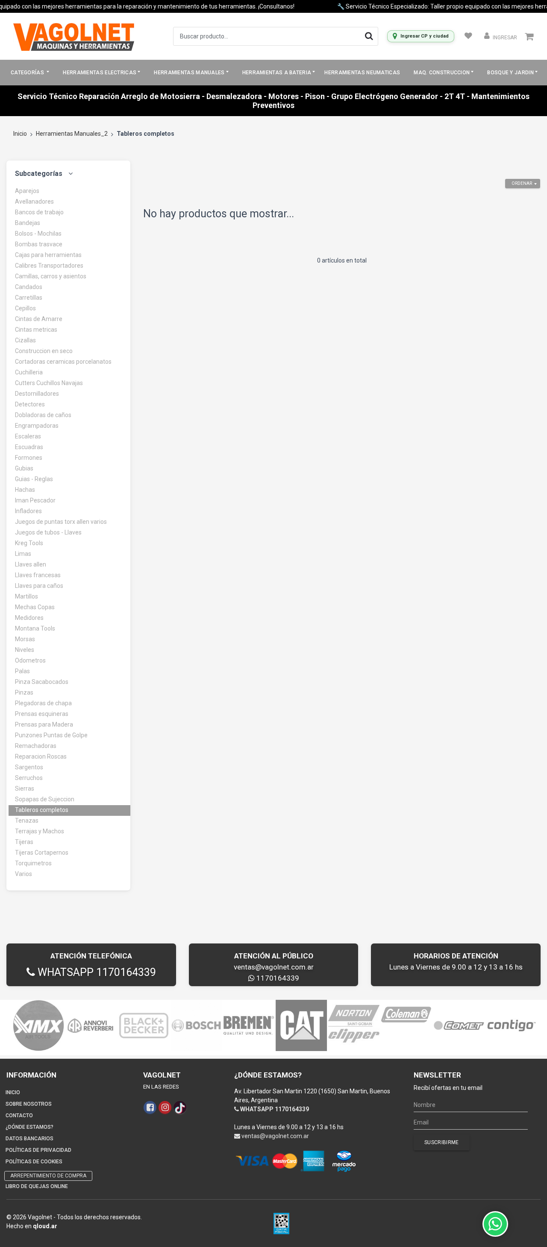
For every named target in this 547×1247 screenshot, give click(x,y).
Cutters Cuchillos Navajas (49, 383)
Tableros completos (41, 809)
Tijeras (24, 841)
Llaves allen (30, 564)
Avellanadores (34, 201)
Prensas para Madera (44, 724)
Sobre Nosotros (29, 1104)
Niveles (24, 649)
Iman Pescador (35, 500)
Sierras (24, 788)
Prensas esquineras (41, 713)
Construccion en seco (44, 351)
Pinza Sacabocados (41, 681)
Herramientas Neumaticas (362, 73)
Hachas (25, 489)
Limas (23, 553)
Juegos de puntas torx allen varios (61, 521)
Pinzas (24, 692)
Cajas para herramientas (48, 254)
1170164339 (277, 978)
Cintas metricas (36, 329)
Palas (22, 671)
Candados (28, 286)
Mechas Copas (35, 607)
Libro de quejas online (37, 1186)
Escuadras (29, 447)
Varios (23, 873)
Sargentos (29, 767)
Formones (28, 457)
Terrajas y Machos (39, 831)
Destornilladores (37, 393)
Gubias (24, 468)
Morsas (25, 639)
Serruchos (29, 777)
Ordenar (522, 183)
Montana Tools (35, 628)
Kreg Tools (29, 543)
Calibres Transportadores (49, 265)
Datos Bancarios (29, 1139)
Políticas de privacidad (38, 1150)
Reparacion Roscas (41, 756)
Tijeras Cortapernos (41, 852)
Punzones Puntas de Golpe (51, 735)
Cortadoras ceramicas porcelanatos (63, 361)
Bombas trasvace (38, 244)
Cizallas (25, 340)
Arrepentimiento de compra (48, 1176)
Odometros (30, 660)
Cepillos (25, 308)
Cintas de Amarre (38, 318)
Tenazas (26, 820)
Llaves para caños (39, 585)
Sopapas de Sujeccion (44, 799)
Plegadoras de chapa (43, 703)
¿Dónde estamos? (29, 1127)
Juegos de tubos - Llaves (48, 532)
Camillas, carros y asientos (50, 276)
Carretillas (28, 297)
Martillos (26, 596)
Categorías (28, 73)
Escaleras (28, 436)
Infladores (28, 511)
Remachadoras (35, 745)
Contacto (19, 1116)
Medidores (29, 617)
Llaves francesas (38, 575)
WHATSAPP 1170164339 (95, 972)
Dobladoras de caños (43, 415)
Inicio (20, 133)
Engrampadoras (37, 425)
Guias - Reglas (34, 479)
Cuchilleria (29, 372)
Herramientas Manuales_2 (72, 133)
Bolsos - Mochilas (38, 233)
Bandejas (27, 222)
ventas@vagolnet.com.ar (274, 967)
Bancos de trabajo (39, 212)
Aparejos (27, 190)
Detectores (30, 404)
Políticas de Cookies (34, 1162)
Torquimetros (33, 863)
